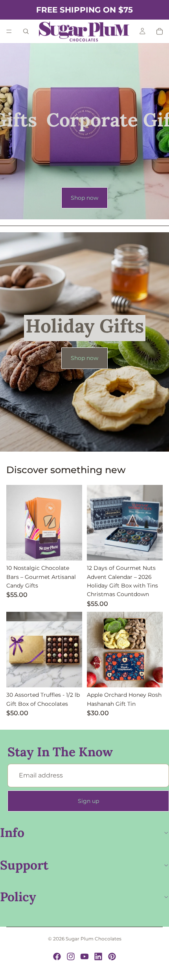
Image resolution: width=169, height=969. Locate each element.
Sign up (88, 800)
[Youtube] (84, 956)
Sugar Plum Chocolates (93, 939)
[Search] (26, 31)
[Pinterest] (112, 956)
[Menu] (9, 31)
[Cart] (159, 31)
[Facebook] (57, 956)
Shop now (84, 197)
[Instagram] (70, 956)
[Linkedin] (98, 956)
